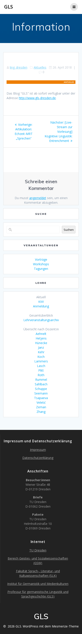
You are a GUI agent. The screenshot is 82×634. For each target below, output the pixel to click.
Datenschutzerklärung (37, 458)
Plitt (41, 370)
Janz (41, 347)
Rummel (41, 379)
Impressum (38, 450)
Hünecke (41, 343)
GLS (8, 6)
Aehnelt (41, 334)
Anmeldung (41, 306)
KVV (41, 302)
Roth (41, 375)
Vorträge (41, 259)
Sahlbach (41, 384)
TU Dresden (37, 550)
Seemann (41, 393)
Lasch (41, 366)
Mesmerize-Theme (65, 626)
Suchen (69, 230)
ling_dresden (18, 67)
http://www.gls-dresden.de (37, 98)
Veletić (41, 402)
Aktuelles (40, 67)
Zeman (41, 407)
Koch (41, 357)
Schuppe (41, 389)
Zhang (41, 412)
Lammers (41, 361)
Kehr (41, 352)
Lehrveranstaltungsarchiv (41, 320)
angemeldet (37, 198)
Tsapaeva (41, 398)
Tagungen (41, 269)
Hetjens (41, 338)
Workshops (41, 264)
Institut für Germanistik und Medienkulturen (37, 584)
